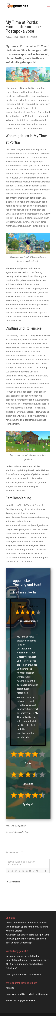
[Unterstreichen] (15, 871)
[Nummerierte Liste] (23, 871)
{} (41, 871)
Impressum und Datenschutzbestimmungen (28, 994)
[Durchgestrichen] (19, 871)
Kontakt (10, 987)
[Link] (37, 871)
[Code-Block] (33, 871)
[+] (44, 871)
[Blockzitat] (30, 871)
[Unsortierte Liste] (26, 871)
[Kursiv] (12, 871)
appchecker (25, 36)
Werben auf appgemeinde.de (20, 1000)
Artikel (34, 36)
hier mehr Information (29, 974)
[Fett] (8, 871)
